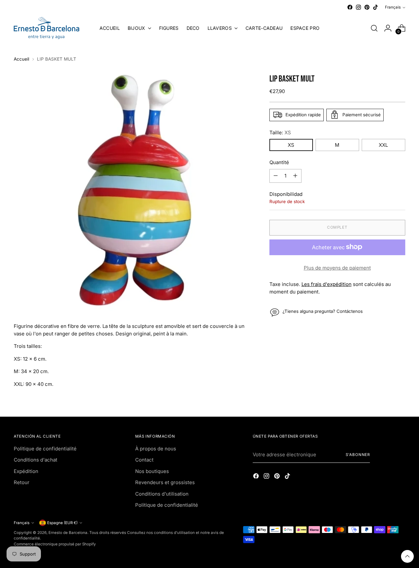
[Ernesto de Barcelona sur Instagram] (358, 7)
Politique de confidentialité (45, 448)
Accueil (21, 59)
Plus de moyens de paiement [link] (337, 267)
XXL (383, 145)
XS (291, 145)
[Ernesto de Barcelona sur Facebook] (350, 7)
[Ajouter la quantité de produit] (295, 175)
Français (393, 7)
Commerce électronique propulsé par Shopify (55, 544)
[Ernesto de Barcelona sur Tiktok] (375, 7)
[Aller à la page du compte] (387, 28)
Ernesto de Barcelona (67, 532)
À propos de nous (155, 448)
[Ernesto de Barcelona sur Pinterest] (367, 7)
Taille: (280, 132)
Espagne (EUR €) (62, 523)
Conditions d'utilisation (162, 494)
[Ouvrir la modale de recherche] (374, 28)
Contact (144, 460)
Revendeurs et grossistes (165, 482)
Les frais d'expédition (326, 284)
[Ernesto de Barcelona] (46, 28)
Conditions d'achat (35, 460)
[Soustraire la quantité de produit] (276, 175)
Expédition (26, 471)
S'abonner (358, 454)
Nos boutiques (152, 471)
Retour (21, 482)
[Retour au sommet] (407, 556)
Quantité (279, 162)
